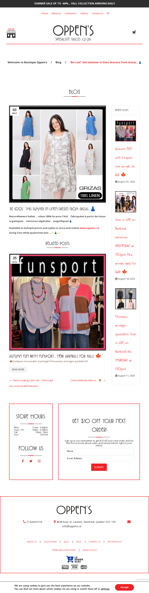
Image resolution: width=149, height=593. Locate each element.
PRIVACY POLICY (90, 550)
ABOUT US (32, 541)
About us (56, 13)
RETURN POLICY (115, 541)
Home (44, 13)
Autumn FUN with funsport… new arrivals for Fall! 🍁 (55, 356)
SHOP (78, 541)
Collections (71, 13)
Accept (124, 587)
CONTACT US (94, 541)
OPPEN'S (73, 30)
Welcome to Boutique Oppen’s (27, 62)
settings (105, 589)
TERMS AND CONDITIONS (63, 550)
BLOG (66, 541)
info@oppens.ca (71, 526)
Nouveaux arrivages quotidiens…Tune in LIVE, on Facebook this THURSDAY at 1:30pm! (125, 342)
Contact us (97, 13)
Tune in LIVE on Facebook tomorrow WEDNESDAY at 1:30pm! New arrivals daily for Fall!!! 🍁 (125, 245)
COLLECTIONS (50, 541)
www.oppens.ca (89, 228)
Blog (58, 62)
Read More (18, 369)
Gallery (84, 13)
